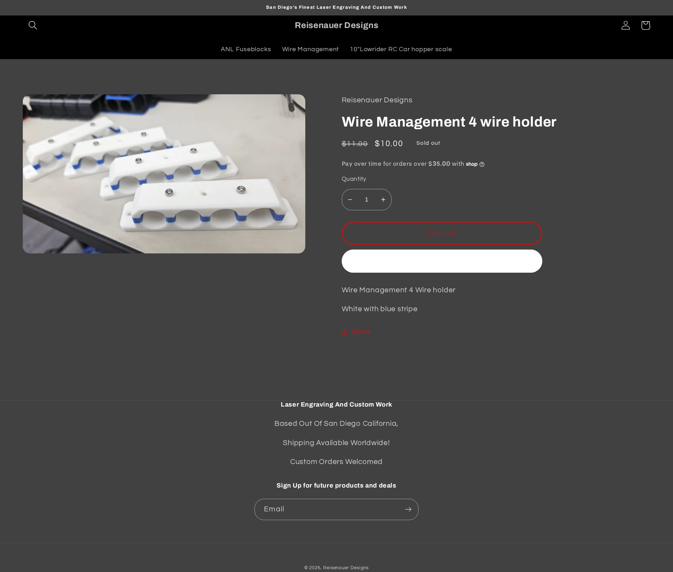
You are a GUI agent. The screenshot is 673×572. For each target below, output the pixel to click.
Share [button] (361, 331)
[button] (33, 25)
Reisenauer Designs (346, 567)
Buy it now (442, 261)
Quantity (354, 179)
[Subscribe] (408, 509)
